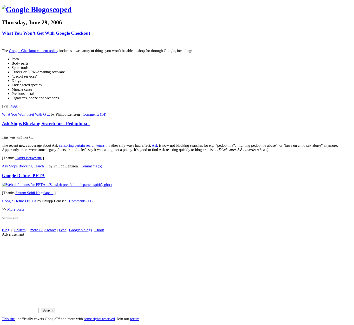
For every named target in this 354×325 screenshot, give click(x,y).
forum (134, 319)
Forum (20, 230)
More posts (15, 209)
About (99, 230)
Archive (50, 230)
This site (8, 319)
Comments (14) (94, 114)
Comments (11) (80, 201)
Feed (62, 230)
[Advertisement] (146, 270)
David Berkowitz (28, 158)
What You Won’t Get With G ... (26, 114)
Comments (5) (91, 166)
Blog (5, 230)
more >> (36, 230)
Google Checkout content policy (33, 51)
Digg (13, 106)
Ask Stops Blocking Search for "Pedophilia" (46, 123)
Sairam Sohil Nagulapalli (34, 193)
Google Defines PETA (23, 175)
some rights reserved (99, 319)
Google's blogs (80, 230)
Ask (155, 145)
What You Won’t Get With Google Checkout (46, 33)
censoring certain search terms (82, 145)
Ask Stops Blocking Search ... (25, 166)
